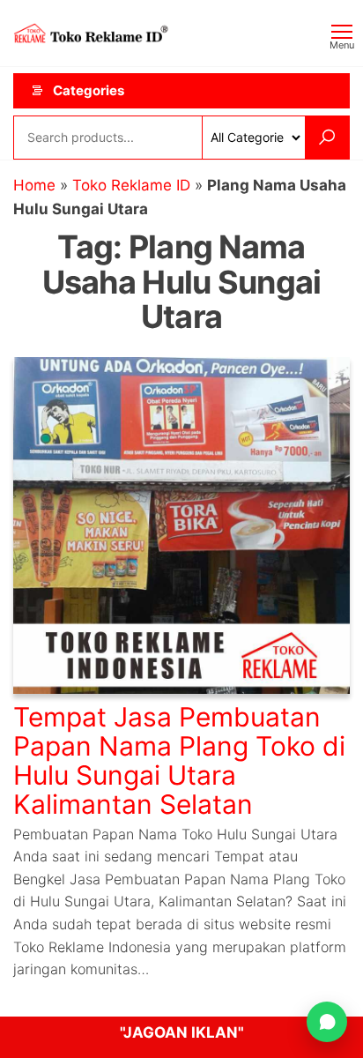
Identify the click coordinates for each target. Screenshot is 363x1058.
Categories (88, 90)
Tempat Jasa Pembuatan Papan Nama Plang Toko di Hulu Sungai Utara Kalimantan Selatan (179, 760)
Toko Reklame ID (131, 185)
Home (34, 185)
